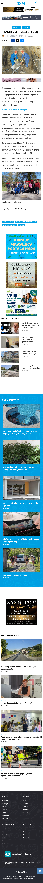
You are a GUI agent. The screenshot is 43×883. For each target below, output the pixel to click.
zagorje (21, 225)
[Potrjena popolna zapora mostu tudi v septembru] (10, 371)
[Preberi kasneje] (40, 871)
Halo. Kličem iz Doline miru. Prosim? (16, 703)
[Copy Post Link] (17, 40)
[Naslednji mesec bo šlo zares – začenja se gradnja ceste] (21, 655)
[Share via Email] (22, 40)
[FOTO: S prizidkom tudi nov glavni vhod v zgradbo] (21, 492)
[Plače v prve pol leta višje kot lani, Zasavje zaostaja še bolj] (21, 528)
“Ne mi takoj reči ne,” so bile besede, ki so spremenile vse (30, 339)
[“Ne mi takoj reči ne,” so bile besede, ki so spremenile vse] (10, 342)
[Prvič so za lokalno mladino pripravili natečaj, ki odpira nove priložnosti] (21, 726)
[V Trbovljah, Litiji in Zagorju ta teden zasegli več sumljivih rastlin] (21, 456)
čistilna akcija (8, 222)
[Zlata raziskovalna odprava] (21, 563)
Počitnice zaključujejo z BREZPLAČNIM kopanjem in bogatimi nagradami (20, 432)
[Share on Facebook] (13, 40)
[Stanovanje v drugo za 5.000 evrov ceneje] (10, 357)
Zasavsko (26, 27)
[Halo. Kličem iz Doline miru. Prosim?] (21, 690)
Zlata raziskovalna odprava (15, 575)
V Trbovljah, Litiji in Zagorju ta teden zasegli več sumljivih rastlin (18, 468)
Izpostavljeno (10, 635)
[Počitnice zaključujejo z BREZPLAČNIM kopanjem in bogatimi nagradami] (21, 420)
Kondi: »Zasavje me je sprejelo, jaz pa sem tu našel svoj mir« (30, 325)
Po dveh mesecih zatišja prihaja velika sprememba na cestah (17, 774)
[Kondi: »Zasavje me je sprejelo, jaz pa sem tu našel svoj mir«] (10, 328)
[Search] (41, 3)
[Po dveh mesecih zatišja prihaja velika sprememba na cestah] (21, 762)
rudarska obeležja (9, 225)
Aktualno (16, 27)
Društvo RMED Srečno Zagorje (26, 222)
